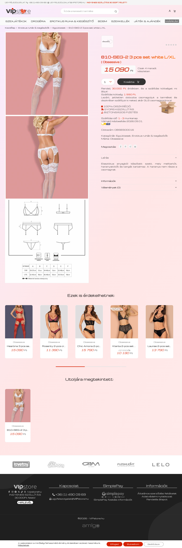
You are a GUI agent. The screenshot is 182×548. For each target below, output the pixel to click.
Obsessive (116, 138)
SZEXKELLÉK (120, 21)
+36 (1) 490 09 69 (70, 494)
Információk (108, 180)
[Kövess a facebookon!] (9, 491)
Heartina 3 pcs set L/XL (22, 346)
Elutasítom (133, 544)
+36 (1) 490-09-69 (37, 2)
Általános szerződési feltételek (157, 493)
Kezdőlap (10, 28)
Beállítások (154, 544)
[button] (15, 357)
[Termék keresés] (116, 11)
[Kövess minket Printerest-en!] (16, 491)
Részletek (23, 545)
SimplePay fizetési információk (113, 499)
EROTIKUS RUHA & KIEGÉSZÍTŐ (72, 21)
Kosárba (129, 81)
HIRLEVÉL (25, 502)
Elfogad (114, 544)
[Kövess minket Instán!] (12, 491)
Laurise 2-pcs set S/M (162, 346)
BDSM (102, 21)
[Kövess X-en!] (19, 491)
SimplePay (113, 486)
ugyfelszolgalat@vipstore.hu (67, 2)
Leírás (105, 157)
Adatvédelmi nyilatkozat (157, 496)
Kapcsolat (69, 486)
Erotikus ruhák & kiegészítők (34, 28)
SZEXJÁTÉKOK (16, 21)
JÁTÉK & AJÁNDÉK (147, 21)
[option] (22, 464)
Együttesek (59, 28)
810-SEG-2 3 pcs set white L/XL (28, 429)
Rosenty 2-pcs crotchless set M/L (64, 346)
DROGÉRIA (38, 21)
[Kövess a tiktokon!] (22, 491)
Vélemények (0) (110, 187)
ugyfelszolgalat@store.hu (70, 498)
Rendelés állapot (157, 499)
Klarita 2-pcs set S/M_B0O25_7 (133, 346)
